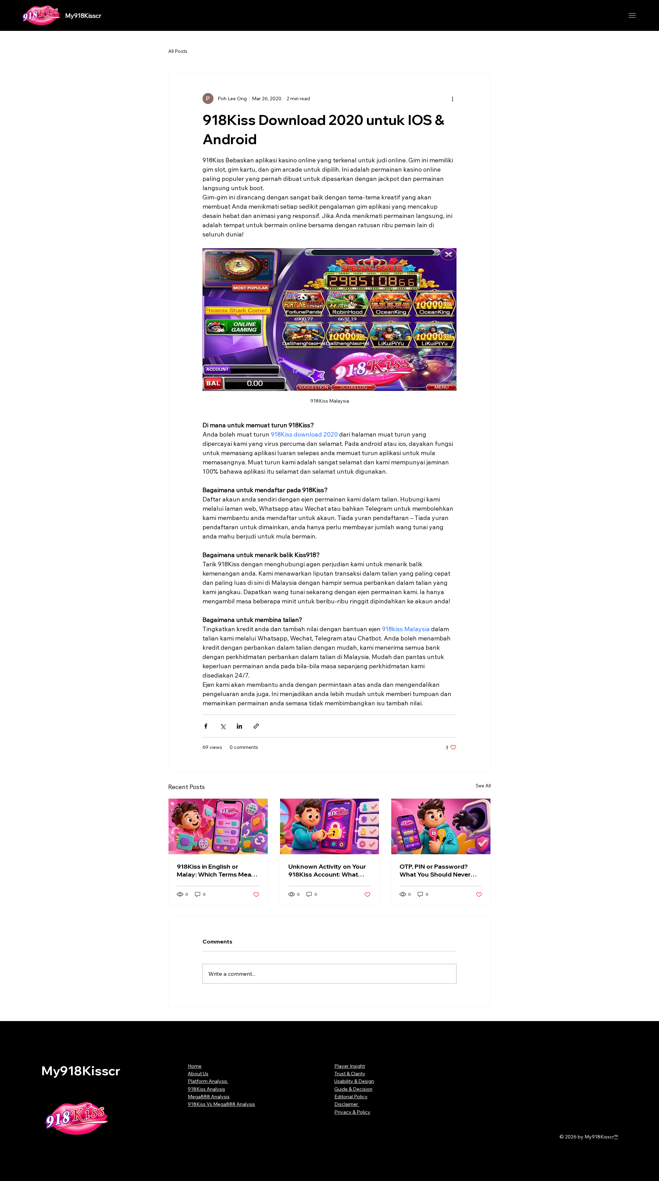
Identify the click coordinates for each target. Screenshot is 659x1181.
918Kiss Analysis (206, 1089)
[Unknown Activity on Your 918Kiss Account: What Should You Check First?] (329, 826)
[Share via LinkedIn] (239, 726)
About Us (198, 1073)
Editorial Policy (351, 1096)
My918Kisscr (83, 16)
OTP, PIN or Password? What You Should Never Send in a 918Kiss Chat (435, 870)
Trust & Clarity (349, 1073)
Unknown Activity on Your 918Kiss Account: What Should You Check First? (327, 870)
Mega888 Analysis (209, 1096)
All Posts (177, 51)
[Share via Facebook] (206, 726)
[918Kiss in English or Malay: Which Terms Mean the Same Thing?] (218, 826)
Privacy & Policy (352, 1112)
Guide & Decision (353, 1089)
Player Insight (349, 1066)
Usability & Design (354, 1081)
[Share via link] (256, 726)
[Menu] (632, 16)
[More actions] (452, 98)
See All (483, 786)
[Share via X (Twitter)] (222, 726)
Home (194, 1066)
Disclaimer (346, 1104)
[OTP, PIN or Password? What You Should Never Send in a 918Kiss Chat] (440, 826)
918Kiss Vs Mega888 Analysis (221, 1104)
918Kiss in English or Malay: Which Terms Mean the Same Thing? (216, 870)
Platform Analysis (208, 1081)
